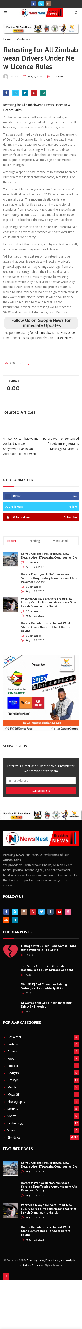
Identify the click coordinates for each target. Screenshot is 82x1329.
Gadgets (13, 1073)
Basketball (14, 1037)
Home (7, 39)
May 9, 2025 (35, 76)
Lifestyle (13, 1080)
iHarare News (63, 338)
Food (11, 1058)
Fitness (12, 1051)
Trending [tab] (34, 541)
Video (11, 1130)
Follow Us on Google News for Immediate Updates (41, 322)
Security (12, 1109)
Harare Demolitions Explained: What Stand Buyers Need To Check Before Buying (45, 627)
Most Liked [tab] (60, 541)
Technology (15, 1123)
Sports (11, 1116)
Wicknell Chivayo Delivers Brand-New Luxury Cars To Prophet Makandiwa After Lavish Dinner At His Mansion (48, 602)
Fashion (12, 1044)
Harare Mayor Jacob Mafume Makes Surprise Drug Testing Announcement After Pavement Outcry (49, 578)
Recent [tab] (11, 541)
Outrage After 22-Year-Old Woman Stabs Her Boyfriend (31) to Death (48, 948)
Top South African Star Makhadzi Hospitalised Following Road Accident (47, 968)
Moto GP (13, 1094)
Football (13, 1066)
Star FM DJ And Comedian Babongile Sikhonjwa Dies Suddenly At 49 (45, 986)
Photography (16, 1102)
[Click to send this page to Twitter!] (15, 93)
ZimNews (23, 39)
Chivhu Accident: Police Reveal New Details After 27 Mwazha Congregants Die (49, 555)
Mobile (12, 1087)
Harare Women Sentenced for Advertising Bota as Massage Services (61, 444)
